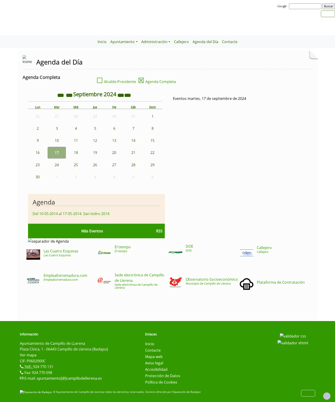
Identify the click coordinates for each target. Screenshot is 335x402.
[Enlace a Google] (283, 5)
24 (57, 164)
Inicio (102, 41)
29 (152, 164)
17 (57, 152)
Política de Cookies (161, 382)
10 (57, 140)
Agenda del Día (205, 41)
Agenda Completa (157, 81)
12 (95, 140)
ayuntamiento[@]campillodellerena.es (69, 378)
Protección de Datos (162, 375)
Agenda (44, 202)
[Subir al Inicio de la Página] (326, 396)
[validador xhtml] (293, 342)
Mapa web (154, 356)
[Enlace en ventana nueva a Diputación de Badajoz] (36, 392)
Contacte (229, 41)
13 (114, 140)
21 (133, 152)
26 (95, 164)
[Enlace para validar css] (293, 335)
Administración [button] (154, 41)
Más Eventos (92, 230)
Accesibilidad (156, 369)
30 (38, 176)
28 (133, 164)
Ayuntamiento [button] (122, 41)
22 (152, 152)
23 (38, 164)
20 (114, 152)
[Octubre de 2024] (128, 94)
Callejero (181, 41)
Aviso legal (154, 363)
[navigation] (306, 6)
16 (38, 152)
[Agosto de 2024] (69, 94)
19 (95, 152)
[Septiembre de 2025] (121, 94)
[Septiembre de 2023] (61, 94)
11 (76, 140)
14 (133, 140)
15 (152, 140)
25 (76, 164)
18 (76, 152)
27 (114, 164)
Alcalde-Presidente (116, 81)
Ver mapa (28, 355)
